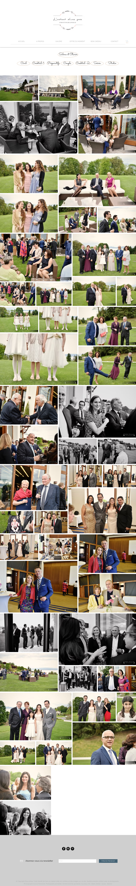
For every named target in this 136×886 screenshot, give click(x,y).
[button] (58, 42)
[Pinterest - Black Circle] (72, 848)
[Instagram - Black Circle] (68, 848)
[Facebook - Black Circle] (63, 848)
